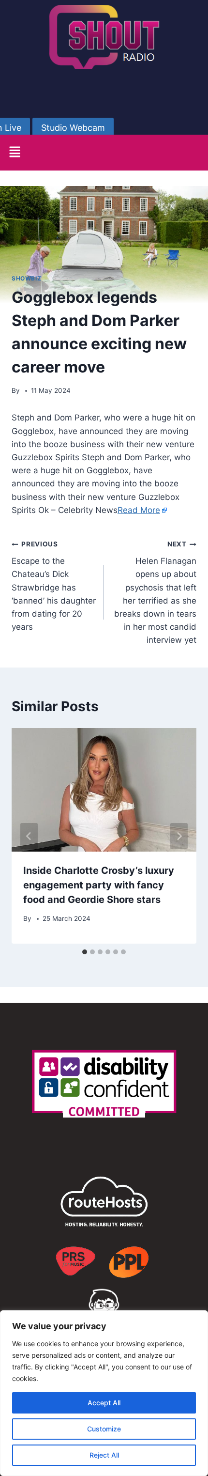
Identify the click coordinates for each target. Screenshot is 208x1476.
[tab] (84, 951)
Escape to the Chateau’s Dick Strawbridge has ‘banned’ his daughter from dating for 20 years (54, 586)
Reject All (104, 1455)
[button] (14, 152)
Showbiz (26, 278)
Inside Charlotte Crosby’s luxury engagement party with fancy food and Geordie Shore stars (98, 885)
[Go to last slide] (29, 836)
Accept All (104, 1402)
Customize (104, 1429)
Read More (139, 510)
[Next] (179, 836)
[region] (104, 1393)
